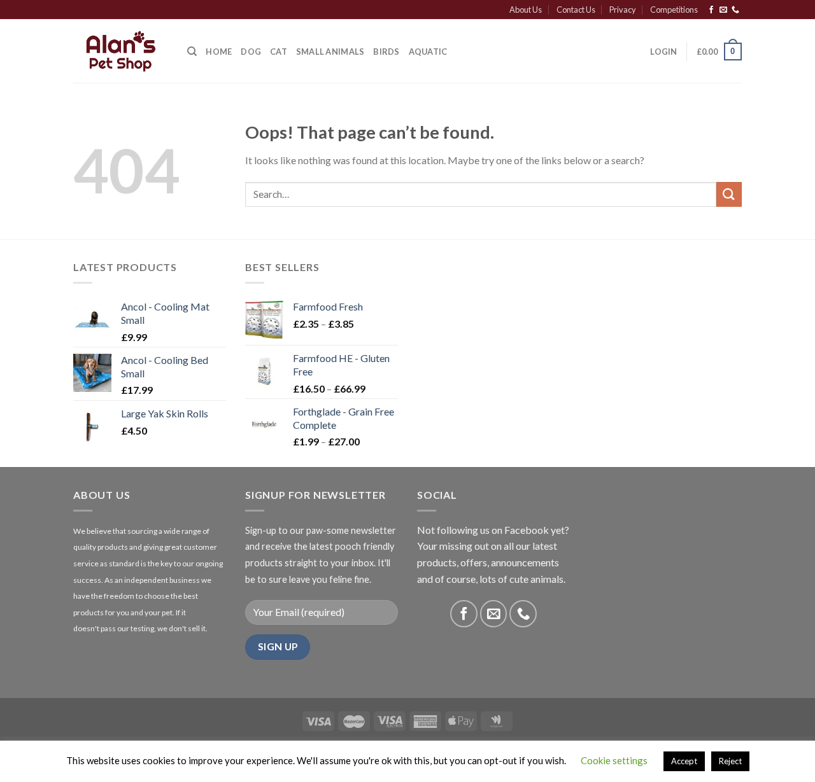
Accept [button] (684, 761)
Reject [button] (730, 761)
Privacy (622, 9)
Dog (251, 51)
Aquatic (428, 51)
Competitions (674, 9)
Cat (278, 51)
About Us (525, 9)
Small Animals (330, 51)
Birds (386, 51)
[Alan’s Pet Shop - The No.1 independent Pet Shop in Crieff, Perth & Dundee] (120, 51)
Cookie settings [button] (614, 760)
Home (219, 51)
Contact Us (575, 9)
